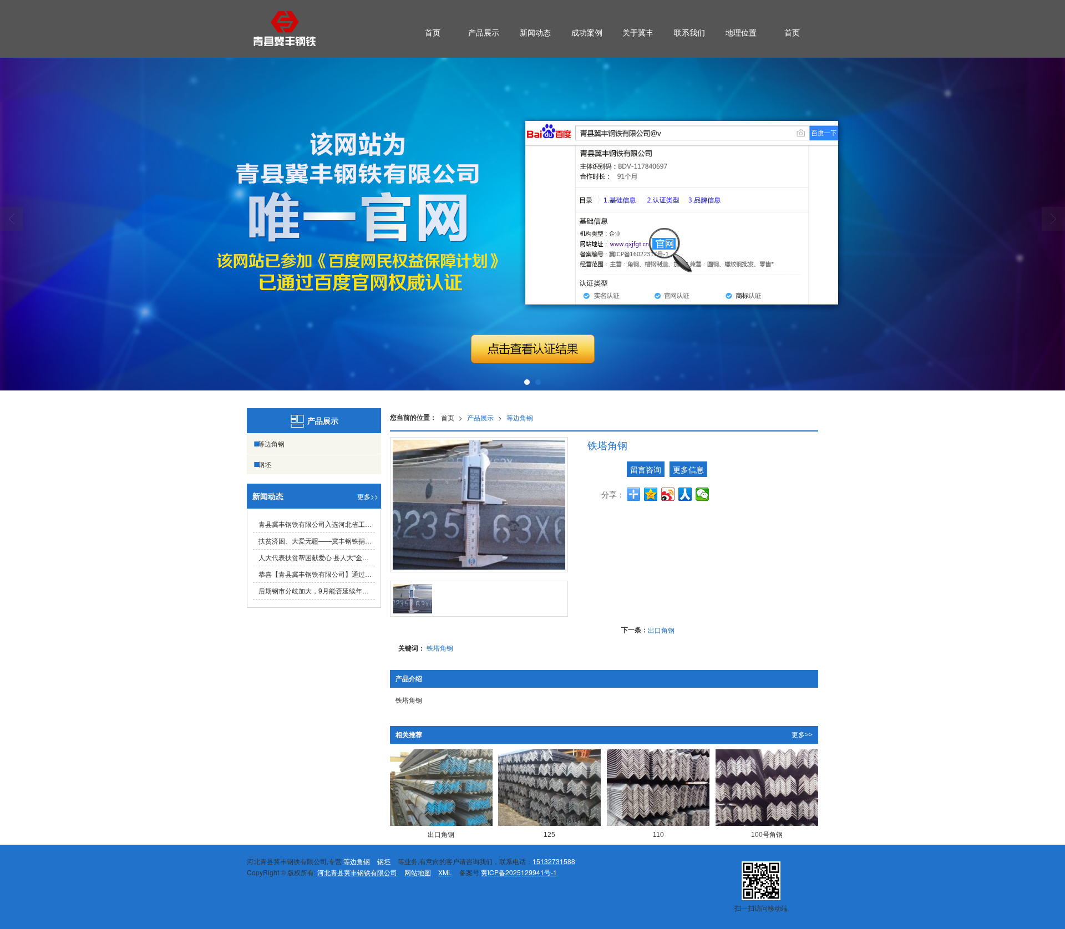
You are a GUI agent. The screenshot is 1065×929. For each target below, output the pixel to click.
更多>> (802, 735)
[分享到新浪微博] (668, 494)
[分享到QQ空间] (651, 494)
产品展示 (483, 32)
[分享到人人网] (685, 494)
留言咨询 (645, 469)
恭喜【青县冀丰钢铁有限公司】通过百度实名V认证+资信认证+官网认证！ (316, 573)
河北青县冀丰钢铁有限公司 (357, 872)
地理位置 (741, 32)
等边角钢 (519, 417)
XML (445, 872)
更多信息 (688, 469)
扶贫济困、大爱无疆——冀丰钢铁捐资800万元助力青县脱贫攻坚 (316, 540)
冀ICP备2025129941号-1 (519, 872)
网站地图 (417, 872)
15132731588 (553, 861)
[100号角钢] (767, 787)
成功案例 (586, 32)
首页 (432, 32)
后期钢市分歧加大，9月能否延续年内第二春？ (316, 590)
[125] (549, 787)
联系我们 (689, 32)
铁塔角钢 (440, 647)
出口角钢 (661, 629)
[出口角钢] (441, 787)
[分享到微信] (702, 494)
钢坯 (264, 464)
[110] (658, 787)
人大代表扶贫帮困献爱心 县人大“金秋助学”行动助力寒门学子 (316, 557)
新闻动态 (535, 32)
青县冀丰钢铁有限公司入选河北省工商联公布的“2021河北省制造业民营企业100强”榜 (316, 524)
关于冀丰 (637, 32)
